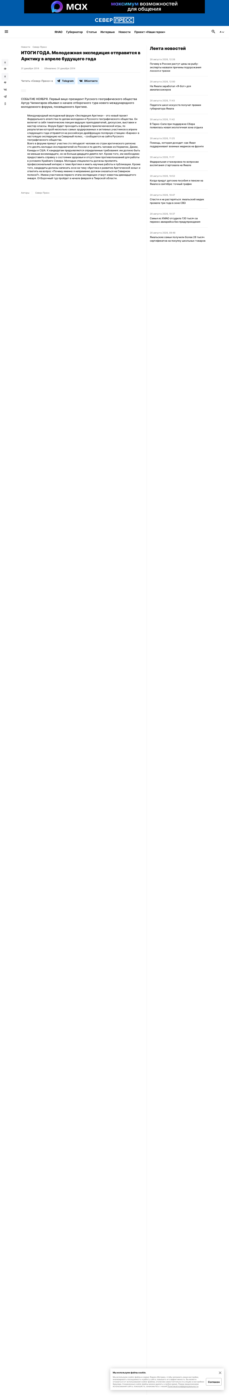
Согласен (214, 1381)
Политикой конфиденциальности (182, 1386)
